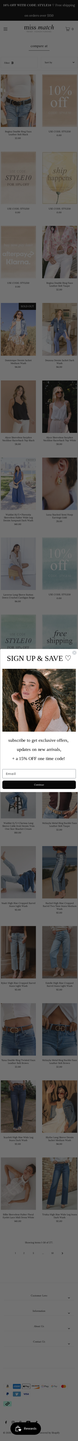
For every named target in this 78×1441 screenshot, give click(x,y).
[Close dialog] (74, 653)
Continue (39, 784)
